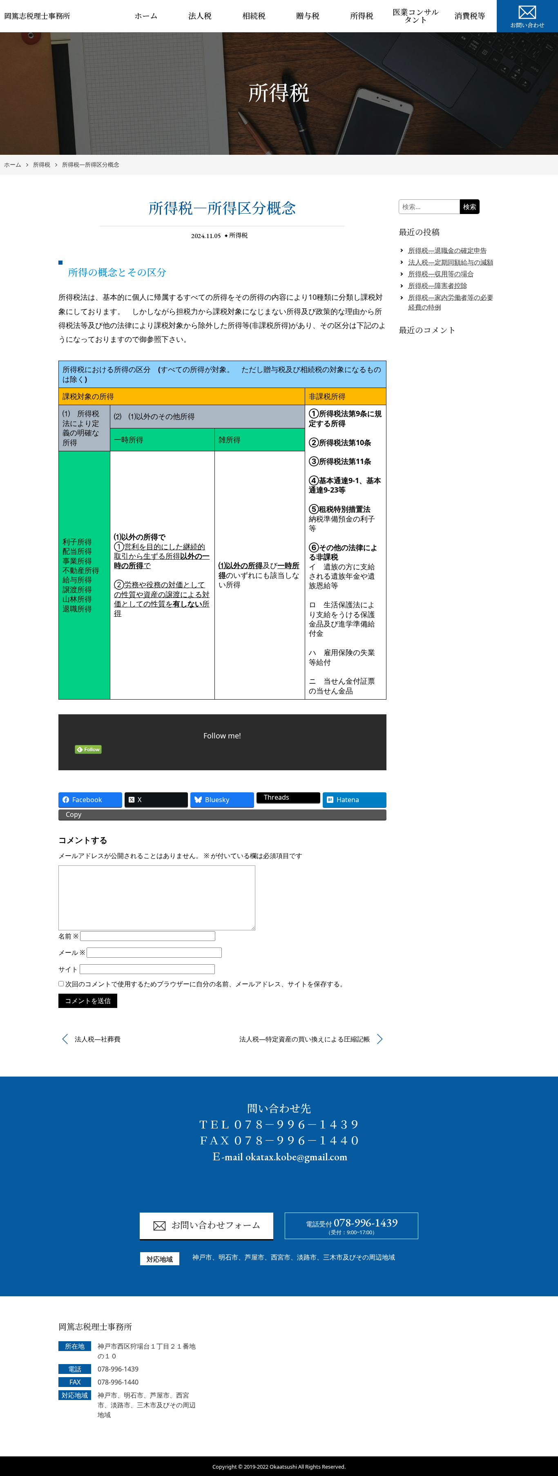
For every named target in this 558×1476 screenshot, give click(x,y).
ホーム (146, 16)
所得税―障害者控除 (437, 285)
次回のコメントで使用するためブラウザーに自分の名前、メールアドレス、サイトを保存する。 (205, 983)
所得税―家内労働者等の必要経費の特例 (450, 302)
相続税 (254, 16)
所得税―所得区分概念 (90, 164)
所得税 (361, 16)
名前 (68, 936)
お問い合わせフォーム (216, 1225)
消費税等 (469, 16)
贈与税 (307, 16)
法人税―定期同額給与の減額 (450, 262)
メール (71, 952)
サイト (68, 969)
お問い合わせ (527, 25)
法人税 (200, 16)
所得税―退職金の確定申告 (447, 250)
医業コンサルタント (416, 16)
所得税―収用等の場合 (441, 273)
